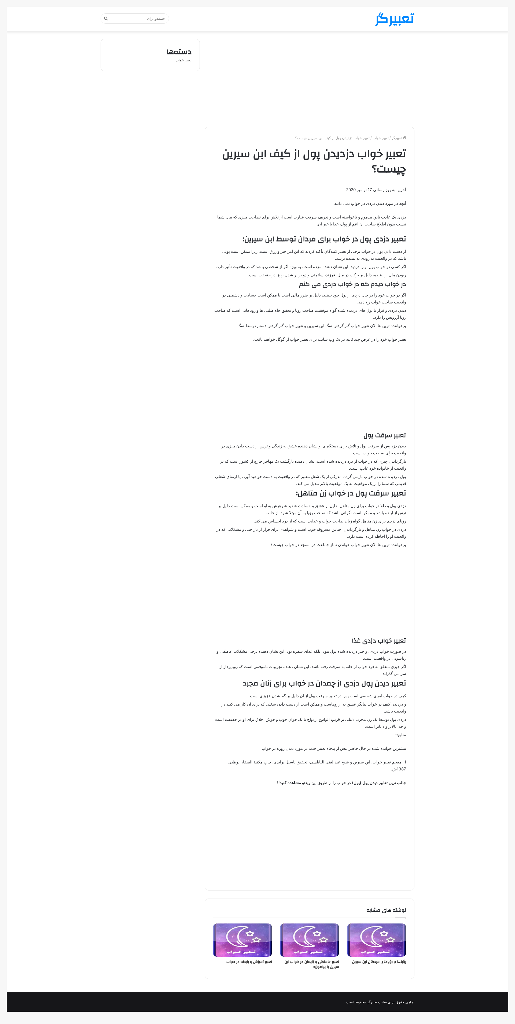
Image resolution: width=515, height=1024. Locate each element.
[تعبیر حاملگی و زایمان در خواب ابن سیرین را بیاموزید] (309, 940)
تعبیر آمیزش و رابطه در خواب (249, 961)
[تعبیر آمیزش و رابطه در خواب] (242, 940)
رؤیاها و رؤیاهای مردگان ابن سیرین (379, 961)
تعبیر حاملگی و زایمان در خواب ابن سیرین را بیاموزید (312, 964)
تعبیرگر (397, 138)
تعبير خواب (381, 138)
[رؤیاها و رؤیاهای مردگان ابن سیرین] (376, 940)
